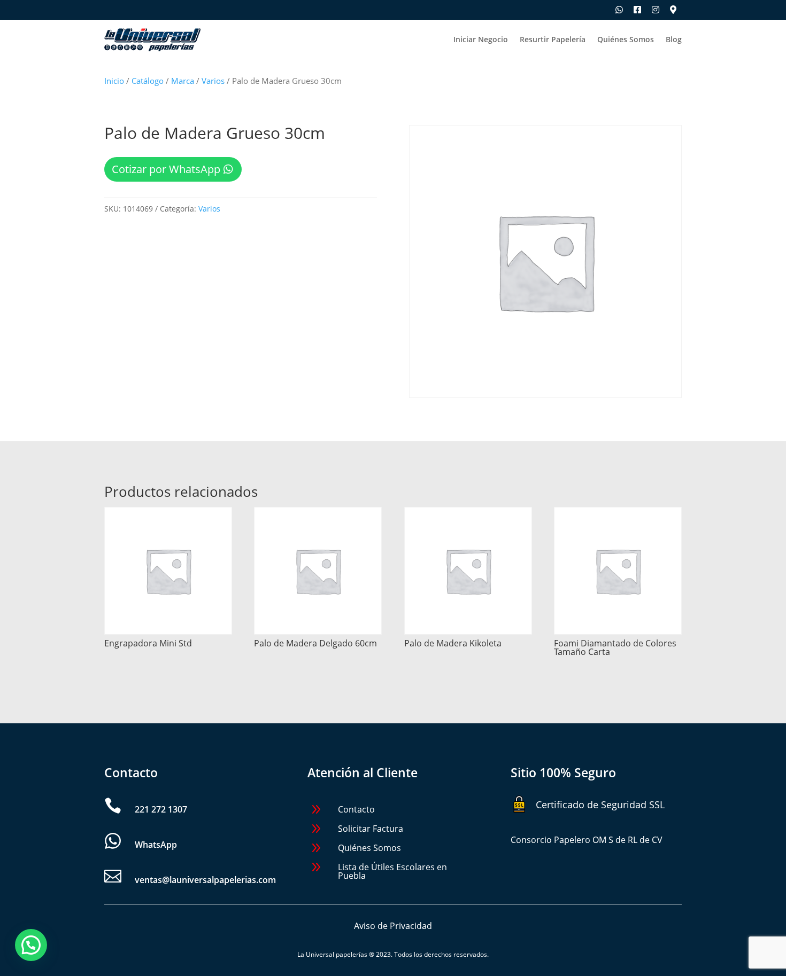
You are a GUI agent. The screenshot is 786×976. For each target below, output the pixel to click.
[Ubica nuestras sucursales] (673, 9)
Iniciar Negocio (480, 40)
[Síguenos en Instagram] (655, 9)
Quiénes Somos (625, 40)
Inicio (114, 80)
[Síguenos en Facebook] (637, 9)
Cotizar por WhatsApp (166, 169)
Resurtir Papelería (552, 40)
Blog (674, 40)
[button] (31, 945)
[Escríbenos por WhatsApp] (619, 9)
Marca (182, 80)
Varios (213, 80)
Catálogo (148, 80)
